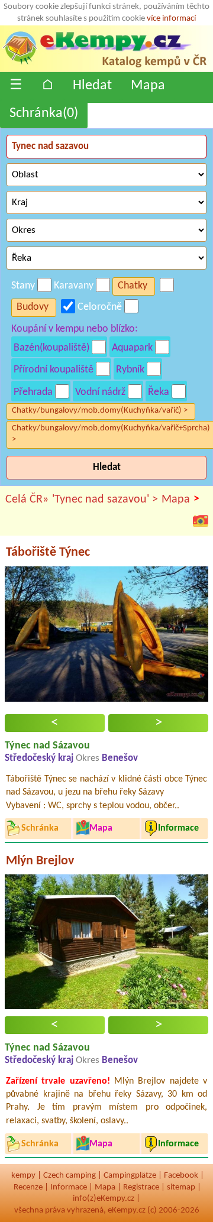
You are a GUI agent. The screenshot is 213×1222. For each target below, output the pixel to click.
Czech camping (69, 1175)
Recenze (28, 1187)
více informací (171, 18)
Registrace (141, 1187)
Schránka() (43, 113)
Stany (23, 285)
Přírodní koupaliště (53, 369)
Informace (68, 1187)
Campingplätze (130, 1175)
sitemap (181, 1187)
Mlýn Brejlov (40, 861)
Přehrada (33, 392)
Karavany (73, 285)
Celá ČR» (27, 499)
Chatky (132, 285)
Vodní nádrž (100, 392)
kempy (23, 1175)
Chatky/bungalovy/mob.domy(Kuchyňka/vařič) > (100, 410)
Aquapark (132, 348)
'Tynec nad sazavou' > (105, 499)
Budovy (33, 307)
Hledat (92, 86)
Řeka (158, 392)
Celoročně (100, 307)
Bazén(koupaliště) (51, 348)
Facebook (181, 1175)
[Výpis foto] (200, 520)
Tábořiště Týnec (48, 552)
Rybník (130, 369)
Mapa (148, 86)
